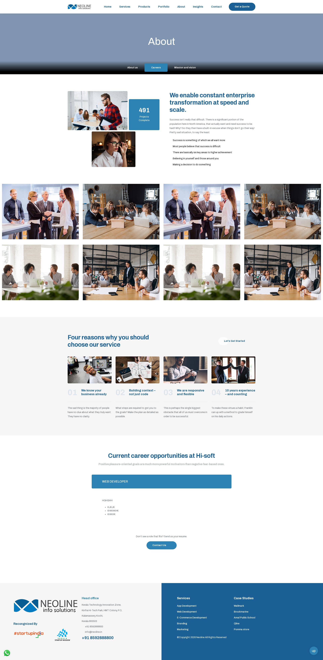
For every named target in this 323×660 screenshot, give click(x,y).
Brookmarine (241, 611)
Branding (182, 623)
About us (132, 67)
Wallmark (239, 606)
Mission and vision (185, 67)
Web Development (187, 611)
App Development (186, 606)
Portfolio (163, 6)
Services (124, 6)
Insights (198, 6)
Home (107, 6)
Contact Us (159, 545)
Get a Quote (242, 6)
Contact (216, 6)
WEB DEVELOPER (115, 481)
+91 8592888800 (98, 638)
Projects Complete (144, 119)
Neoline (200, 637)
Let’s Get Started (234, 341)
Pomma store (241, 629)
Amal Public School (244, 617)
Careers (156, 67)
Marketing (182, 629)
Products (144, 6)
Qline (236, 623)
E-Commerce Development (192, 617)
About (181, 6)
